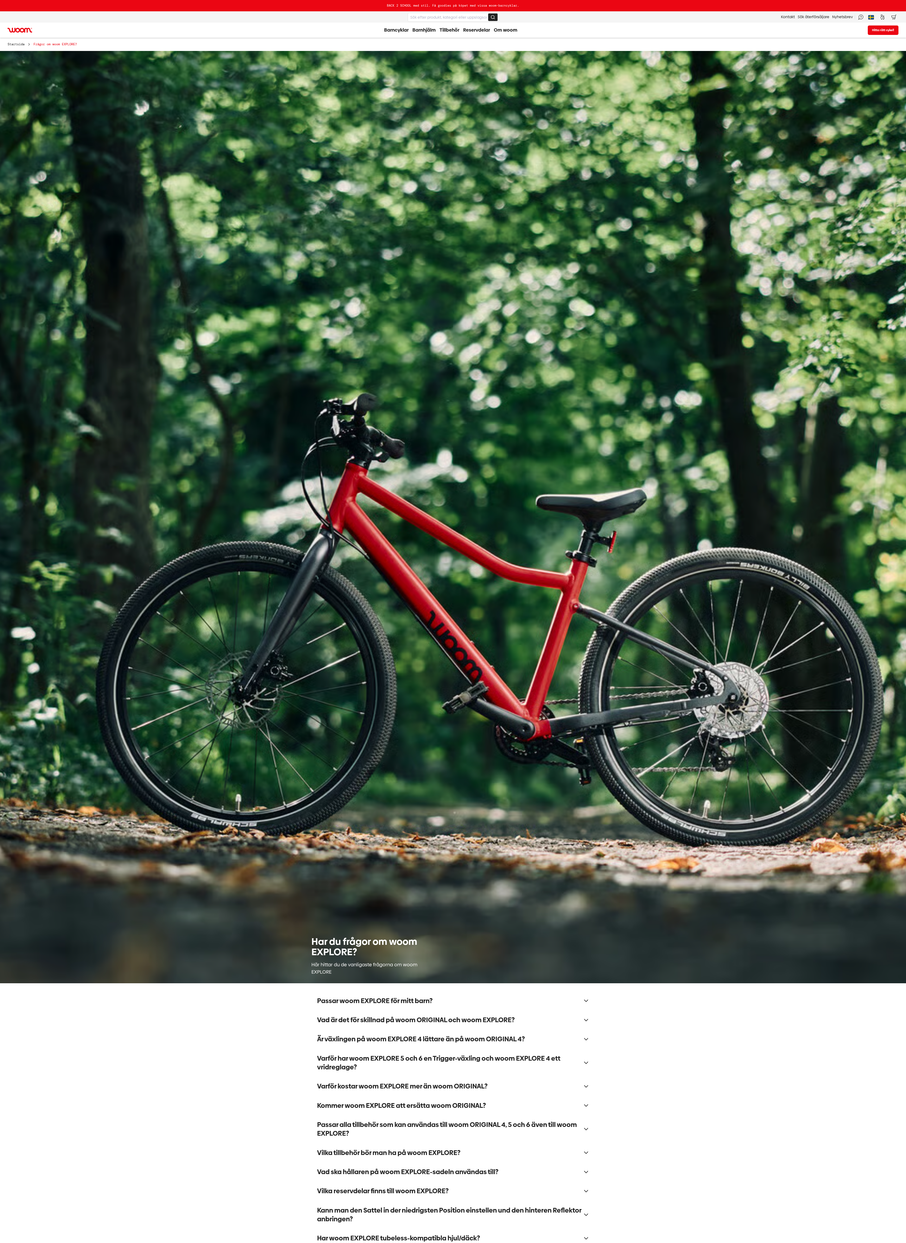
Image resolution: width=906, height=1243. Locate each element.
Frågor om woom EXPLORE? (55, 44)
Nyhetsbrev (842, 17)
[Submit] (493, 17)
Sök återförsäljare (813, 17)
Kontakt (788, 17)
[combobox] (453, 17)
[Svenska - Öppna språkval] (871, 17)
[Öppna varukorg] (893, 17)
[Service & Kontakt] (860, 17)
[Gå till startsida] (20, 30)
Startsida (16, 44)
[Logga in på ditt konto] (882, 17)
